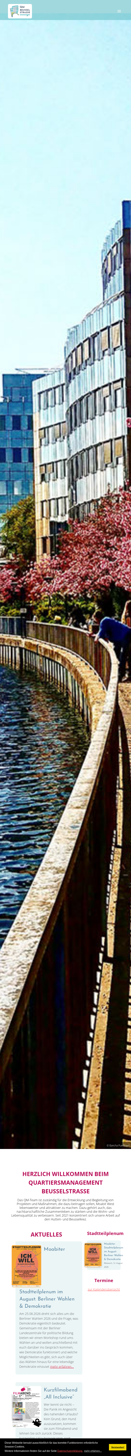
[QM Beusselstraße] (20, 11)
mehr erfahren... (62, 1366)
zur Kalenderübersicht (104, 1289)
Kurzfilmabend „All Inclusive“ (60, 1394)
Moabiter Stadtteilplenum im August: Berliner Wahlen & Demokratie (47, 1278)
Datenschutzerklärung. (70, 1451)
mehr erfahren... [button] (93, 1451)
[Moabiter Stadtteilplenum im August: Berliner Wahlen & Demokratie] (26, 1266)
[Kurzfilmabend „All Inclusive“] (26, 1406)
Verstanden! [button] (117, 1447)
